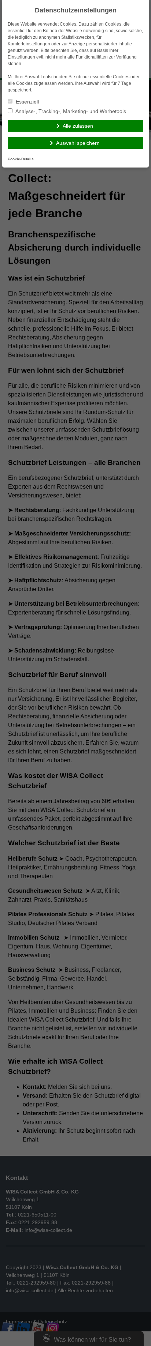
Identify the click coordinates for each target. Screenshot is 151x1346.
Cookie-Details (21, 159)
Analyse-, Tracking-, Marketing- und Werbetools (70, 111)
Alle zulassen (78, 126)
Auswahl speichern (78, 143)
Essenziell (26, 102)
